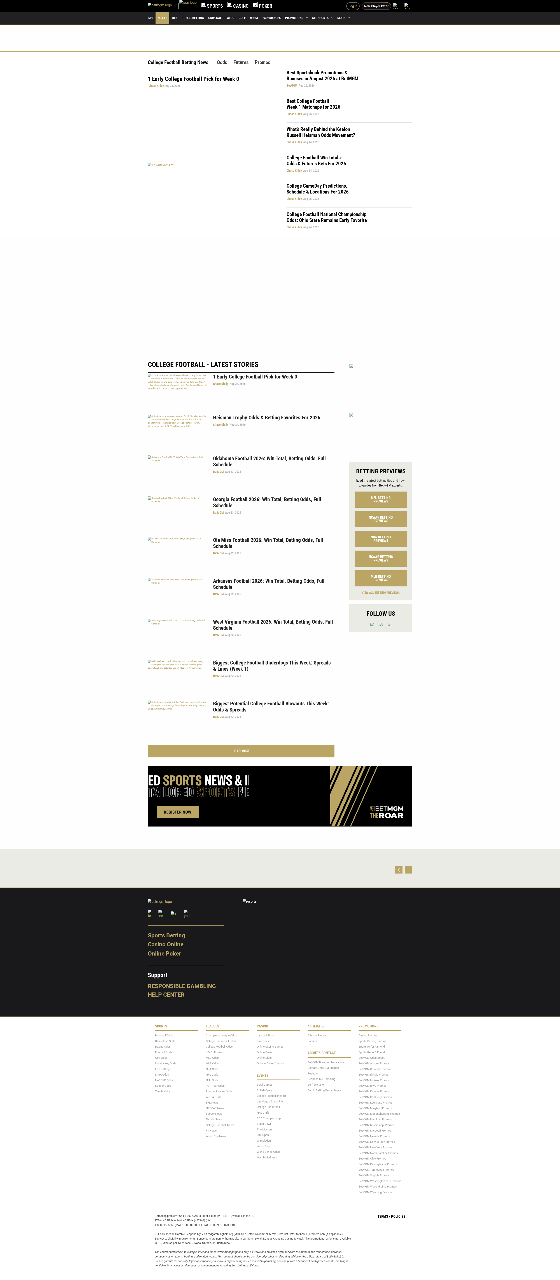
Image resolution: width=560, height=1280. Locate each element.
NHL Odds (212, 1080)
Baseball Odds (164, 1035)
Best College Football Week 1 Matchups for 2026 (313, 104)
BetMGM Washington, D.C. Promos (380, 1181)
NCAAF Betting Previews (381, 519)
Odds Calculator (221, 18)
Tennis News (214, 1119)
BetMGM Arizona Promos (374, 1063)
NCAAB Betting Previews (381, 558)
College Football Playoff (271, 1096)
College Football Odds (219, 1046)
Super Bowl (264, 1124)
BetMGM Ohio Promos (372, 1158)
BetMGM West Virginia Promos (378, 1186)
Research (313, 1073)
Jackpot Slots (265, 1035)
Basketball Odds (165, 1041)
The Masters (265, 1129)
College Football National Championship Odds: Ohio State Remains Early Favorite (327, 217)
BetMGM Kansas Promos (374, 1091)
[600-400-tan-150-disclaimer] (380, 433)
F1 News (211, 1130)
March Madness (267, 1157)
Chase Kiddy (156, 85)
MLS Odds (212, 1063)
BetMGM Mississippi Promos (377, 1125)
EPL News (212, 1102)
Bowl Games (265, 1084)
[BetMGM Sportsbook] (163, 6)
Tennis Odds (163, 1091)
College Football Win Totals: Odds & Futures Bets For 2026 (316, 161)
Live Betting (162, 1069)
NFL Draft (263, 1112)
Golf (242, 18)
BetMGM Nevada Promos (374, 1136)
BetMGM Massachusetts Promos (379, 1114)
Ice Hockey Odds (165, 1063)
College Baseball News (220, 1125)
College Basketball (268, 1107)
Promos (262, 62)
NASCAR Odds (164, 1080)
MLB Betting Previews (381, 578)
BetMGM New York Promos (375, 1147)
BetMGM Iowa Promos (373, 1086)
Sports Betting (166, 935)
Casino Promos (368, 1035)
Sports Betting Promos (372, 1041)
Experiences (271, 18)
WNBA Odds (213, 1097)
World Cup (263, 1146)
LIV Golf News (215, 1052)
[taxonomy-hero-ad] (213, 199)
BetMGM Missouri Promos (375, 1130)
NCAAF (162, 18)
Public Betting (193, 18)
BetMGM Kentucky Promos (375, 1097)
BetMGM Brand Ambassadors (326, 1062)
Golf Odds (161, 1058)
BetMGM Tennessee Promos (376, 1170)
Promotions (294, 18)
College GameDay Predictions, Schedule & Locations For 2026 (318, 189)
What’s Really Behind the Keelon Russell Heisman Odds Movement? (321, 132)
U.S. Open (263, 1135)
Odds (222, 62)
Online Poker (164, 953)
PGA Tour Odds (215, 1086)
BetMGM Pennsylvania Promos (378, 1164)
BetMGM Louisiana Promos (375, 1102)
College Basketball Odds (221, 1041)
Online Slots (264, 1058)
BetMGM (292, 85)
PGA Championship (269, 1118)
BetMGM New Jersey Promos (377, 1142)
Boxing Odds (163, 1046)
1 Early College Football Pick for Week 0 (255, 377)
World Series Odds (268, 1152)
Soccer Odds (163, 1086)
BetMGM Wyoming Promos (375, 1192)
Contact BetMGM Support (323, 1068)
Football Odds (163, 1052)
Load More (241, 751)
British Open (264, 1090)
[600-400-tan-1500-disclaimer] (380, 384)
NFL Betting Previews (380, 499)
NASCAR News (215, 1108)
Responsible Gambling (182, 986)
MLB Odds (212, 1058)
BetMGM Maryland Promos (375, 1108)
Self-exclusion (316, 1084)
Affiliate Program (318, 1035)
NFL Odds (212, 1074)
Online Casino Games (270, 1046)
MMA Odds (162, 1074)
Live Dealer (264, 1041)
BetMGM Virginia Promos (374, 1175)
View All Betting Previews (381, 592)
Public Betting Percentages (324, 1090)
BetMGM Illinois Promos (373, 1074)
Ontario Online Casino (270, 1063)
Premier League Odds (219, 1091)
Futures (240, 62)
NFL (150, 18)
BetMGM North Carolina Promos (378, 1153)
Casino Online (166, 944)
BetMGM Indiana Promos (374, 1080)
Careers (312, 1041)
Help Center (166, 995)
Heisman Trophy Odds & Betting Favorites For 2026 (266, 418)
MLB (174, 18)
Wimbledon (264, 1140)
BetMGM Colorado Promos (375, 1069)
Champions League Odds (221, 1035)
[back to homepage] (188, 6)
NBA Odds (212, 1069)
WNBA (254, 18)
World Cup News (216, 1136)
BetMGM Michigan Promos (375, 1119)
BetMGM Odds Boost (372, 1058)
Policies (398, 1216)
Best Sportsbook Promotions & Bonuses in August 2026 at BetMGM (322, 76)
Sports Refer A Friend (372, 1046)
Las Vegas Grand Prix (270, 1101)
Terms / (384, 1216)
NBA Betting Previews (381, 539)
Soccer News (214, 1114)
